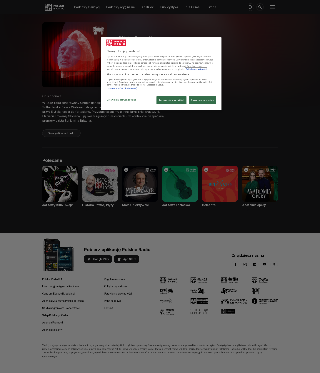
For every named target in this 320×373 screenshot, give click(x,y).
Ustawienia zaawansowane (121, 99)
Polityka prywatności (196, 69)
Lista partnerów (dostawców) (122, 88)
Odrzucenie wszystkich (171, 100)
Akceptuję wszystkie (202, 100)
